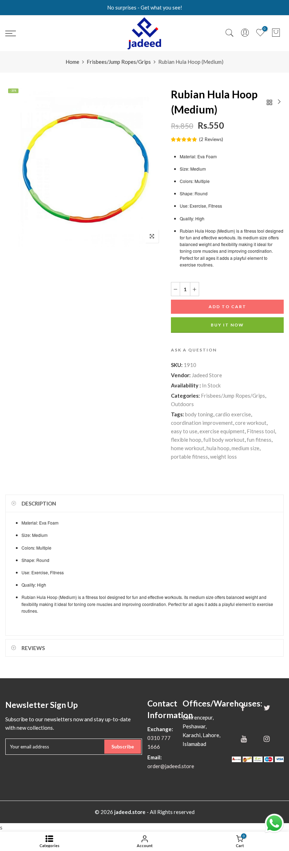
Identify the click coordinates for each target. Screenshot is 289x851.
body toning (199, 414)
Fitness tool (261, 431)
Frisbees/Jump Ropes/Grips (119, 62)
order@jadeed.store (170, 766)
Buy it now (227, 324)
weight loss (223, 456)
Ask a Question (194, 350)
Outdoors (182, 404)
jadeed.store (130, 812)
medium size (245, 448)
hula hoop (218, 448)
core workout (250, 423)
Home (72, 62)
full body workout (224, 439)
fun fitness (259, 439)
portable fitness (189, 456)
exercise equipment (222, 431)
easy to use (184, 431)
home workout (187, 448)
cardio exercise (233, 414)
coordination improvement (202, 423)
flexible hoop (186, 439)
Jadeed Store (207, 375)
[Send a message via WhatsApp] (274, 823)
